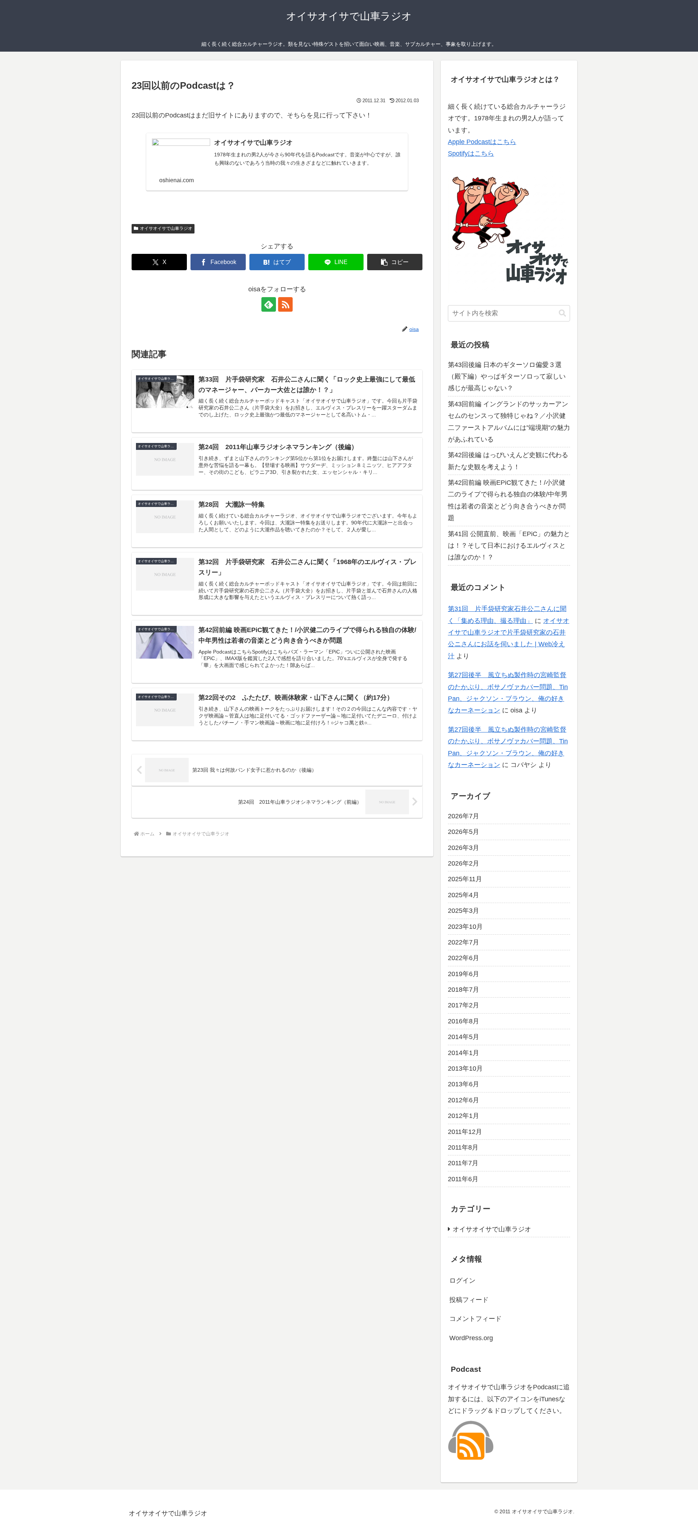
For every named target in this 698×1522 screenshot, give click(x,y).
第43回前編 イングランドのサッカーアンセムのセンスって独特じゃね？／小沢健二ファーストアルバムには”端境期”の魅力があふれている (509, 421)
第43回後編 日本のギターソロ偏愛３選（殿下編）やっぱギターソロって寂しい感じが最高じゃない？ (507, 376)
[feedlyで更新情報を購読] (268, 304)
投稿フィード (469, 1299)
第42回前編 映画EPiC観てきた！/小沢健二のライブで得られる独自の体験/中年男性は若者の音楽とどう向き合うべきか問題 (507, 500)
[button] (394, 262)
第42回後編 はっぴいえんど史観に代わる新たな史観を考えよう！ (508, 460)
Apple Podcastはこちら (482, 141)
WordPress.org (471, 1338)
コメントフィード (475, 1318)
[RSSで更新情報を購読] (285, 304)
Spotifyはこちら (471, 153)
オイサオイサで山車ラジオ (166, 228)
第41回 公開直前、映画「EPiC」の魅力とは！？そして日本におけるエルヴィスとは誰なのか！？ (509, 545)
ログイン (462, 1280)
